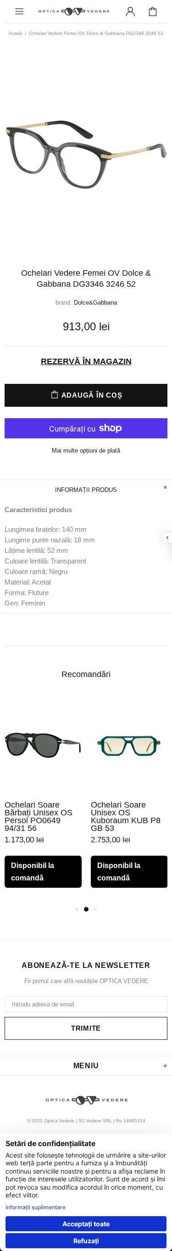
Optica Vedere (73, 11)
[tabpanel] (43, 800)
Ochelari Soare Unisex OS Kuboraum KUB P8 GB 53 (126, 816)
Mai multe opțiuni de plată (86, 450)
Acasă (15, 33)
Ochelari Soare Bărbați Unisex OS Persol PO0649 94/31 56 (38, 816)
